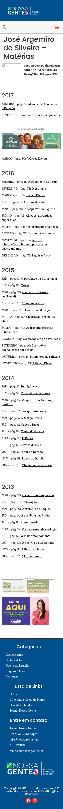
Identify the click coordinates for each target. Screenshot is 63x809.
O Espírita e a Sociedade (38, 542)
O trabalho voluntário (35, 393)
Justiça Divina (35, 195)
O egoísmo (38, 188)
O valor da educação (37, 310)
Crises (25, 285)
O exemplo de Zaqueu (36, 509)
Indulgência (29, 386)
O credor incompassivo (38, 495)
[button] (56, 27)
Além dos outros (33, 303)
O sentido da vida (32, 431)
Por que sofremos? (34, 411)
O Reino (27, 438)
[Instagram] (35, 800)
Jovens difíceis (31, 445)
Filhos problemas (33, 549)
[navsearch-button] (6, 27)
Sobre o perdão (32, 451)
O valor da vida (34, 202)
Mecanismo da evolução (44, 339)
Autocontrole (29, 522)
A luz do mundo (31, 556)
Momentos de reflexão (45, 356)
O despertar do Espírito (39, 209)
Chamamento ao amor (37, 465)
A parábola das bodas (35, 515)
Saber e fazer (30, 424)
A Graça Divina (37, 158)
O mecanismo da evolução (39, 529)
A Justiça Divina (31, 418)
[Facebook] (28, 800)
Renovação (29, 502)
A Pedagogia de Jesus (42, 181)
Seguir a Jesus (41, 255)
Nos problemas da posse (41, 226)
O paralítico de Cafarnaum (39, 278)
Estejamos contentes (41, 233)
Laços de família (33, 458)
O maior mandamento (36, 536)
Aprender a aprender (45, 115)
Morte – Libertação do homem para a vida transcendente (24, 244)
